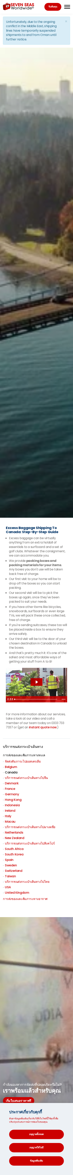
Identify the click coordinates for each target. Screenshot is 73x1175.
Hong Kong (13, 799)
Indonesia (12, 805)
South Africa (14, 849)
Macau (10, 821)
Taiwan (10, 876)
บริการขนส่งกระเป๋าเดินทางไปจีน (26, 778)
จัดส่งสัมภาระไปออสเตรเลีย (23, 761)
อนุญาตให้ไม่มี (36, 1147)
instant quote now (43, 727)
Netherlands (14, 832)
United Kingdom (17, 892)
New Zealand (14, 838)
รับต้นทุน (52, 6)
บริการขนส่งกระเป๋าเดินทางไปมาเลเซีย (30, 827)
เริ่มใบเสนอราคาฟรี (18, 1100)
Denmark (11, 783)
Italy (8, 816)
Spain (9, 860)
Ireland (10, 810)
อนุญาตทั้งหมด (36, 1134)
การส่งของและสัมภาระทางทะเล (24, 755)
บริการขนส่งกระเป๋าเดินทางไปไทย (27, 881)
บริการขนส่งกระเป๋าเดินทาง (23, 747)
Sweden (11, 865)
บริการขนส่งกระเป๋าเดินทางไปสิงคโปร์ (30, 843)
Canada (11, 772)
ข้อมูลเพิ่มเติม (36, 1160)
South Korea (14, 854)
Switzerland (13, 871)
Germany (12, 794)
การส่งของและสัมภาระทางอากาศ (25, 899)
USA (8, 887)
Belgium (11, 767)
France (10, 789)
